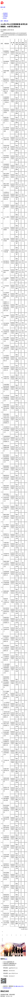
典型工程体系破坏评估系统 (6, 185)
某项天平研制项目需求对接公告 (6, 915)
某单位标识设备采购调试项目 (6, 110)
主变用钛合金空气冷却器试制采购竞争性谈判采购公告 (6, 196)
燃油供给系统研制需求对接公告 (6, 907)
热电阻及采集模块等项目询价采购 (6, 837)
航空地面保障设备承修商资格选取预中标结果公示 (6, 458)
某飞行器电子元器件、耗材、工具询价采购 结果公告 (6, 695)
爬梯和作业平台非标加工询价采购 (6, 536)
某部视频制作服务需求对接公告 (6, 368)
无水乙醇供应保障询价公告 (6, 339)
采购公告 (6, 20)
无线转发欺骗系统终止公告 (6, 887)
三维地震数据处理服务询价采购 (6, 798)
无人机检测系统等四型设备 (6, 129)
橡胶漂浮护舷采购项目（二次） (6, 81)
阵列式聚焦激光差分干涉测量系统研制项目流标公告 (6, 876)
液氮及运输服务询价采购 (6, 780)
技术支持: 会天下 (7, 987)
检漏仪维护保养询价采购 (6, 770)
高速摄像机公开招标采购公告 (6, 53)
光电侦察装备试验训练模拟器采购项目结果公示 (6, 388)
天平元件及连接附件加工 (6, 629)
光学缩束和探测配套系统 (6, 207)
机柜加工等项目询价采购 (6, 789)
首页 (2, 20)
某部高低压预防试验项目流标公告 (6, 866)
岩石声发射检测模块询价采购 (6, 508)
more (6, 958)
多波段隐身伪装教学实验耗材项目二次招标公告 (6, 101)
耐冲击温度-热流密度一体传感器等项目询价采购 (6, 809)
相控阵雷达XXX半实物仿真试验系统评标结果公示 (6, 498)
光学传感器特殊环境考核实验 (6, 847)
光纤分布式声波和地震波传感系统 (6, 582)
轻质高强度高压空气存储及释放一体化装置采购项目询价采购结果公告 (6, 682)
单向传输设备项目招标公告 (6, 157)
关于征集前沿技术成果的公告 (6, 923)
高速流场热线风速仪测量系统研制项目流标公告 (6, 898)
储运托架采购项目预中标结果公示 (6, 487)
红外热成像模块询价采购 (6, 819)
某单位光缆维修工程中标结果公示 (6, 724)
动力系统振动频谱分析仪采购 (6, 332)
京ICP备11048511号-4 (18, 986)
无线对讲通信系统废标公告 (6, 856)
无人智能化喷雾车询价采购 (6, 526)
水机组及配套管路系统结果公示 (6, 573)
